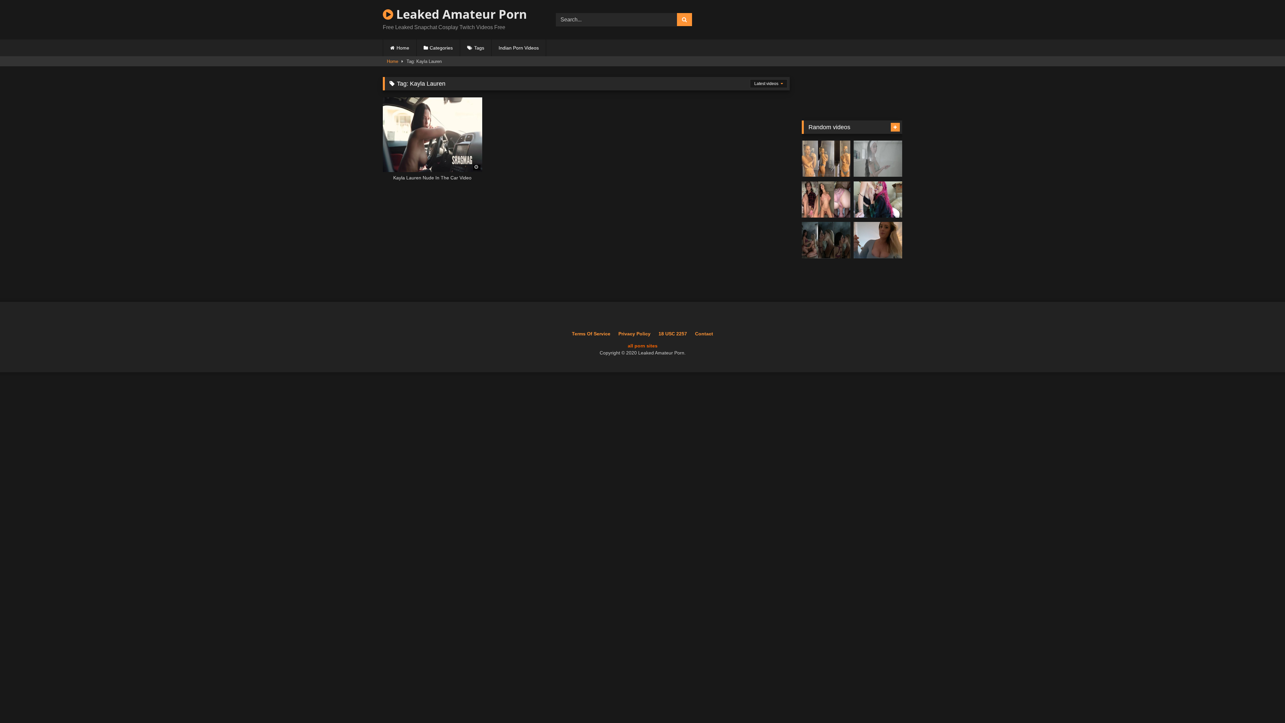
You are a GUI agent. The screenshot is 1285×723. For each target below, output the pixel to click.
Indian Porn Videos (519, 48)
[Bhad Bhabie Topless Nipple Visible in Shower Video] (878, 159)
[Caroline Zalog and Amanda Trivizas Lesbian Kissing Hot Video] (826, 240)
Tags (479, 48)
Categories (441, 48)
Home (403, 48)
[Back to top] (1264, 703)
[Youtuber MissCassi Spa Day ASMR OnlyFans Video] (878, 240)
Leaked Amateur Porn (460, 14)
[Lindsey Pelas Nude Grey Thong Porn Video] (826, 159)
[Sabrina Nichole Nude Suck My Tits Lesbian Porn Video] (878, 199)
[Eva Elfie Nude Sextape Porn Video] (826, 199)
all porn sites (643, 345)
